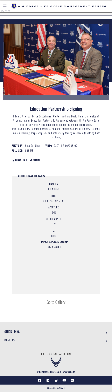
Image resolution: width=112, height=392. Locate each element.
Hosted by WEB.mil (56, 388)
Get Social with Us (56, 354)
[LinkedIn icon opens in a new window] (48, 380)
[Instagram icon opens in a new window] (56, 380)
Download (20, 160)
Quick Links (12, 331)
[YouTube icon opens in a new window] (64, 380)
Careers (9, 340)
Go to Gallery (56, 302)
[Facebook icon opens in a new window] (39, 380)
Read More (54, 247)
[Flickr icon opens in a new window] (72, 380)
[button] (4, 6)
